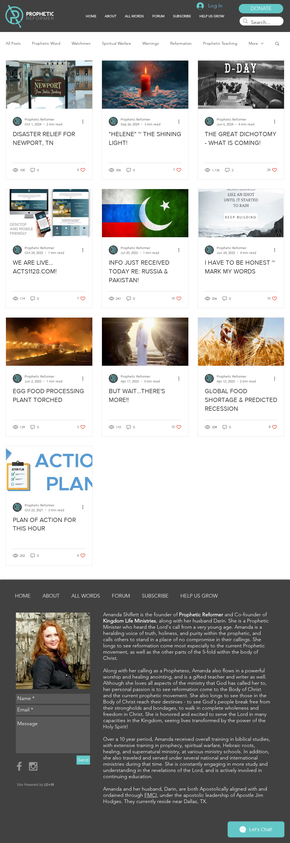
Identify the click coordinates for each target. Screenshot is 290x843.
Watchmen (81, 43)
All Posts (13, 43)
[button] (182, 16)
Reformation (181, 43)
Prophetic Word (46, 43)
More (253, 43)
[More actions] (84, 121)
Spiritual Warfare (116, 43)
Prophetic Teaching (220, 43)
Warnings (150, 43)
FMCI (150, 795)
